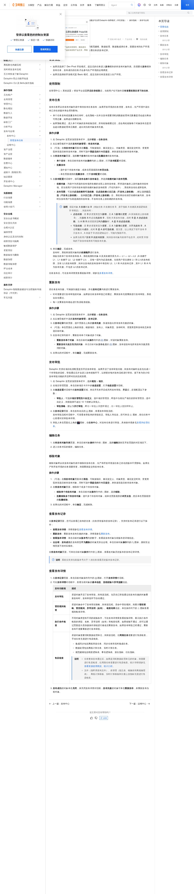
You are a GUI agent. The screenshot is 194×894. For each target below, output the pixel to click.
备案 (162, 4)
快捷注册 (19, 49)
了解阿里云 (100, 4)
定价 (65, 4)
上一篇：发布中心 (60, 703)
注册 (176, 4)
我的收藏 (143, 39)
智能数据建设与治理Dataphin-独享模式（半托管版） (104, 20)
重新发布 (105, 533)
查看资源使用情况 (93, 666)
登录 (187, 4)
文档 (155, 4)
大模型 (31, 4)
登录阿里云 (45, 49)
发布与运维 (144, 20)
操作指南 (133, 20)
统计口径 (108, 666)
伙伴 (82, 4)
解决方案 (49, 4)
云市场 (74, 4)
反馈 (105, 718)
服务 (89, 4)
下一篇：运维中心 (137, 703)
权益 (58, 4)
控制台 (169, 4)
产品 (39, 4)
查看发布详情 (105, 272)
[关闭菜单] (5, 5)
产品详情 (128, 39)
